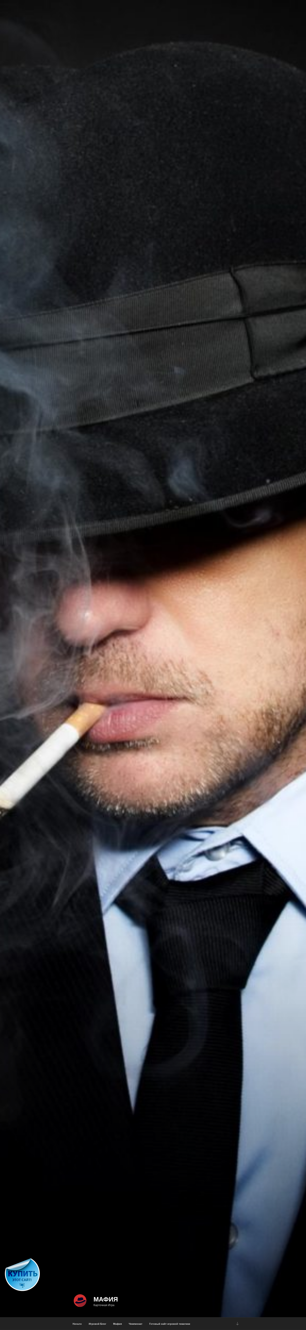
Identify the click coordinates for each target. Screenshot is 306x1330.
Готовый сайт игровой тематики (169, 1323)
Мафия (106, 1298)
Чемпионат (135, 1323)
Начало (77, 1323)
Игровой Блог (97, 1323)
